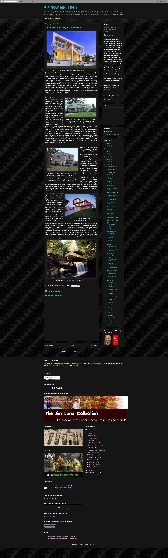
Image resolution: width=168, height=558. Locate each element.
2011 (107, 321)
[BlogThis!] (73, 286)
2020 (107, 143)
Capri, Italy (92, 433)
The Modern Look (112, 192)
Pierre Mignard (111, 199)
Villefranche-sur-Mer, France (97, 445)
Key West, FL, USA (95, 455)
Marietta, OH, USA (94, 462)
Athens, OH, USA (94, 459)
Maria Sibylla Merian (111, 203)
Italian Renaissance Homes (111, 259)
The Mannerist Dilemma (111, 209)
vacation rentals (91, 474)
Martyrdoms (110, 206)
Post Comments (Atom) (75, 351)
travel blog (104, 472)
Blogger (94, 544)
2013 (107, 161)
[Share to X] (75, 286)
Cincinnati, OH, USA (95, 464)
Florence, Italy (93, 447)
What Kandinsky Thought (112, 249)
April (109, 310)
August (109, 299)
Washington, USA (94, 452)
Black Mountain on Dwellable (63, 509)
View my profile (89, 470)
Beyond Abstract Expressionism (112, 196)
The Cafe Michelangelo (112, 214)
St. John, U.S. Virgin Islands (97, 450)
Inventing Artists (112, 267)
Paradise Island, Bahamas (96, 443)
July (108, 302)
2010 (107, 324)
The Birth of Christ (112, 220)
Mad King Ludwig (112, 217)
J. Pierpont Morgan (110, 182)
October (110, 172)
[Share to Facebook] (77, 286)
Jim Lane (109, 131)
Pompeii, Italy (93, 440)
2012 (107, 164)
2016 (107, 154)
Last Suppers (111, 229)
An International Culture (112, 277)
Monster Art (110, 185)
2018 (107, 148)
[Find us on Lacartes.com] (51, 498)
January (110, 318)
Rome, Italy (92, 435)
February (110, 315)
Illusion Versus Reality (111, 292)
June (109, 304)
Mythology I (110, 174)
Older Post (93, 345)
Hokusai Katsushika (111, 241)
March (109, 312)
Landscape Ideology (110, 236)
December (110, 166)
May (108, 307)
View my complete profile (111, 134)
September (111, 297)
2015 (107, 156)
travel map (97, 472)
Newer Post (49, 345)
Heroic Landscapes (111, 245)
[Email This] (72, 286)
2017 (107, 151)
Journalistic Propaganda (111, 254)
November (110, 169)
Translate (57, 379)
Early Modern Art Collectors (112, 285)
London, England (94, 467)
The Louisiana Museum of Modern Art (111, 224)
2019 (107, 146)
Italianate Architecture (111, 264)
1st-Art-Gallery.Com (49, 516)
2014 (107, 159)
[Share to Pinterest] (79, 286)
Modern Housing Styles (112, 189)
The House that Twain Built (112, 232)
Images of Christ (112, 289)
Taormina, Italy (93, 438)
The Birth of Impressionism (112, 281)
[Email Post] (68, 285)
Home (72, 345)
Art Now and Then (60, 7)
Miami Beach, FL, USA (95, 457)
